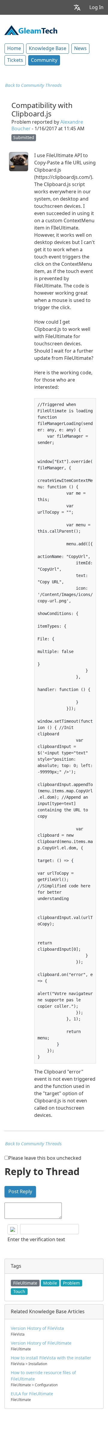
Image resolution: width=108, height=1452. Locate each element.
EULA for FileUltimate (32, 1393)
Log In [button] (96, 7)
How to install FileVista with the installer (51, 1357)
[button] (77, 7)
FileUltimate (25, 1283)
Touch (19, 1291)
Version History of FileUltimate (41, 1343)
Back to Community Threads (33, 85)
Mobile (50, 1283)
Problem (71, 1283)
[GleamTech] (30, 29)
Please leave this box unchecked (44, 1158)
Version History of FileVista (37, 1328)
